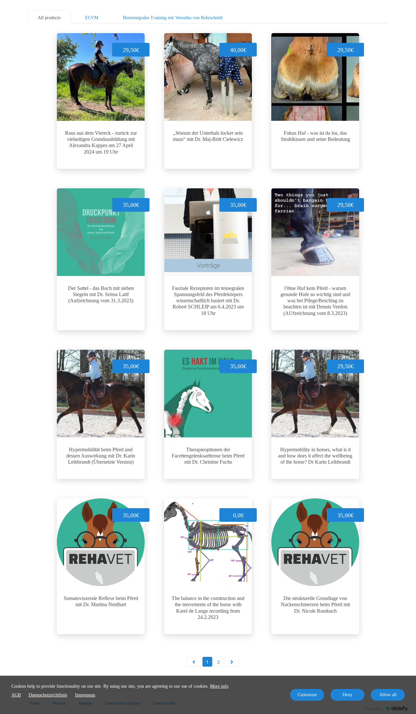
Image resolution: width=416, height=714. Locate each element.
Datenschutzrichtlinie (48, 695)
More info (219, 686)
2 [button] (218, 662)
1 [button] (207, 662)
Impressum (85, 695)
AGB (16, 695)
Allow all (387, 694)
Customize (307, 694)
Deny (347, 694)
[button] (194, 662)
